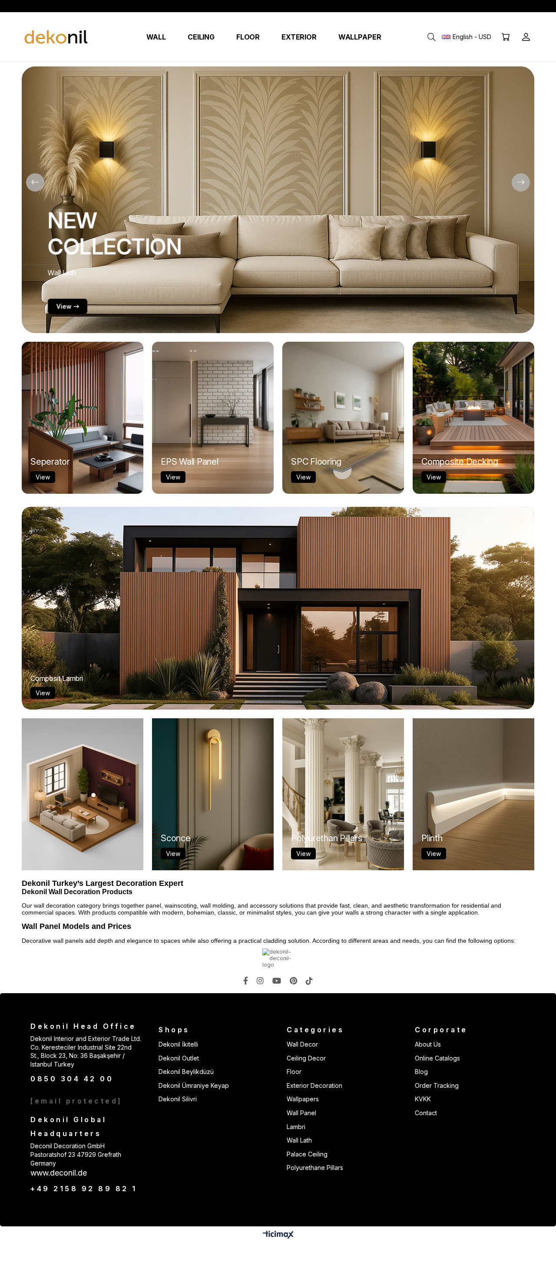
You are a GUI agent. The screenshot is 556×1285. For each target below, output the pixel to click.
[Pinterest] (293, 980)
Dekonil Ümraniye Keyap (194, 1085)
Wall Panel (301, 1113)
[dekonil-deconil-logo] (278, 958)
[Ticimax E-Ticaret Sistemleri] (278, 1235)
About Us (428, 1044)
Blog (421, 1071)
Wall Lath (299, 1140)
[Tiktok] (309, 980)
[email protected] (76, 1101)
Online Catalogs (437, 1058)
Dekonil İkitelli (178, 1044)
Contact (426, 1113)
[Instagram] (260, 980)
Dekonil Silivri (178, 1099)
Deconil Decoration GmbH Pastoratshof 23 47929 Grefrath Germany (75, 1154)
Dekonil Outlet (179, 1058)
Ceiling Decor (306, 1058)
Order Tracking (437, 1085)
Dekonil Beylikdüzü (186, 1071)
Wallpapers (303, 1099)
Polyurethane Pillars (315, 1167)
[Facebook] (245, 980)
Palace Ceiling (307, 1154)
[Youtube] (276, 980)
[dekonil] (56, 37)
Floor (294, 1071)
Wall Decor (302, 1044)
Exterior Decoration (314, 1085)
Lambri (296, 1126)
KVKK (423, 1099)
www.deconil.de (58, 1172)
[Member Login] (526, 37)
